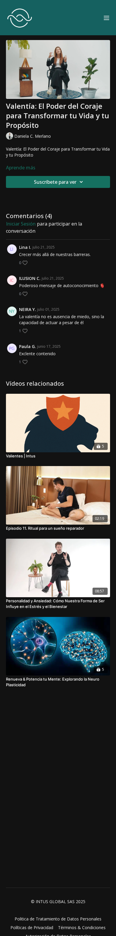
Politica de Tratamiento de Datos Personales (58, 919)
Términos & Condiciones (82, 927)
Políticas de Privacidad (31, 927)
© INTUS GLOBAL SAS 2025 (58, 902)
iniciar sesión (21, 223)
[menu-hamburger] (106, 18)
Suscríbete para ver (55, 182)
